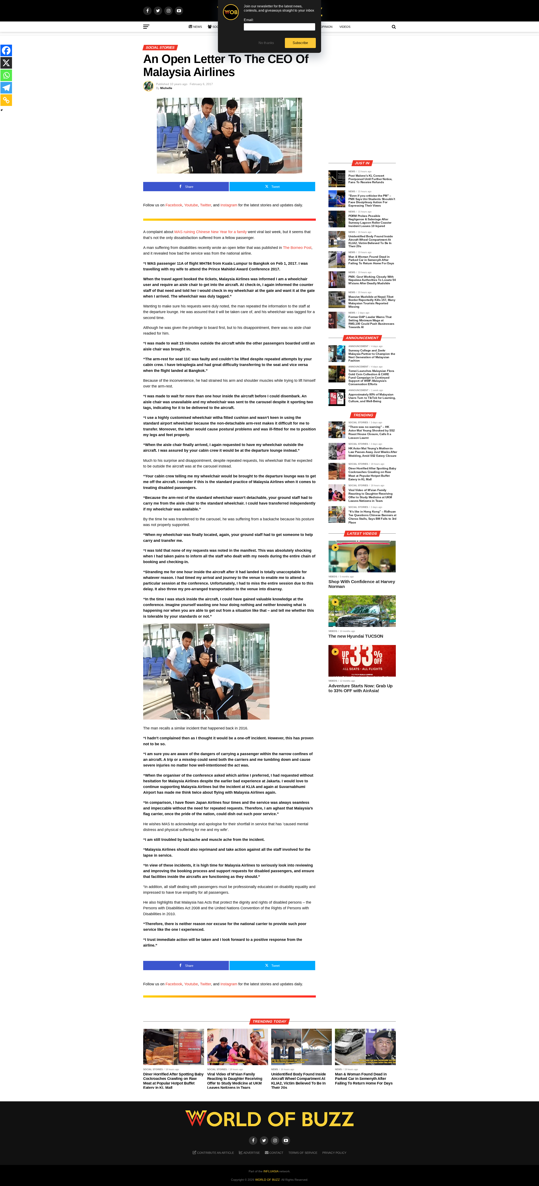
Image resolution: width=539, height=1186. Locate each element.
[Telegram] (6, 87)
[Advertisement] (362, 127)
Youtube (191, 205)
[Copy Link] (6, 100)
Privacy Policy (334, 1152)
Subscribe (300, 43)
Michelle (166, 88)
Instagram (228, 205)
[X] (6, 63)
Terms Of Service (302, 1152)
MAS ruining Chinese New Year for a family (210, 232)
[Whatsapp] (6, 75)
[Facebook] (6, 50)
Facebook (173, 205)
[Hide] (1, 110)
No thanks (266, 43)
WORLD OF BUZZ (267, 1179)
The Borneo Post (297, 248)
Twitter (205, 205)
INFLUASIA (270, 1171)
